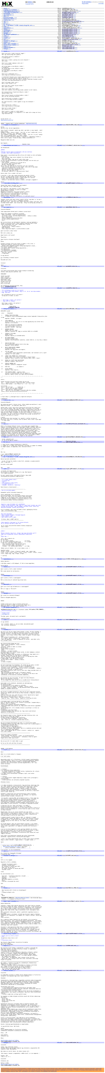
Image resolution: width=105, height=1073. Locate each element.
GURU (56, 1068)
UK (29, 1071)
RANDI (90, 1070)
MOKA (30, 2)
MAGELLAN (35, 1070)
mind (8, 8)
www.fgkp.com (5, 614)
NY (68, 1070)
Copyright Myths (29, 4)
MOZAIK (52, 1070)
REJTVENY (95, 1070)
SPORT (3, 1071)
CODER (29, 1068)
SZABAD (7, 1071)
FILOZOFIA (47, 1068)
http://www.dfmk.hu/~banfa (22, 897)
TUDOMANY (24, 1071)
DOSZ (33, 1068)
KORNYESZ (14, 1070)
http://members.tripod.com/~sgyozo (12, 846)
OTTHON (75, 1070)
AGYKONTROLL (5, 1068)
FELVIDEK (38, 1068)
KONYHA (3, 1070)
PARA (86, 1070)
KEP (100, 1068)
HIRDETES (70, 1068)
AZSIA (18, 1068)
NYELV (71, 1070)
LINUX (29, 1070)
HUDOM (86, 1068)
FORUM (52, 1068)
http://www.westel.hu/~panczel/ (11, 455)
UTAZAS (32, 1071)
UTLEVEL (37, 1071)
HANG (60, 1068)
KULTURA (25, 1070)
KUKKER (19, 1070)
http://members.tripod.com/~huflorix (10, 1040)
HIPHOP (64, 1068)
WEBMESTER (47, 1071)
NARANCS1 (64, 1070)
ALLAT (11, 1068)
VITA (41, 1071)
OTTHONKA (81, 1070)
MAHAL (40, 1070)
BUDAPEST (24, 1068)
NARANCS (57, 1070)
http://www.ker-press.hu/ (7, 120)
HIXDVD (82, 1068)
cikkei (73, 8)
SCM (100, 1070)
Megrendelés (85, 3)
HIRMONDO (76, 1068)
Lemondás (101, 3)
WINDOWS (54, 1071)
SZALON (12, 1071)
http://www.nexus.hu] (31, 123)
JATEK (97, 1068)
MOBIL (44, 1070)
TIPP (20, 1071)
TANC (16, 1071)
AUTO (15, 1068)
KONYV (8, 1070)
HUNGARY (92, 1068)
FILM (42, 1068)
